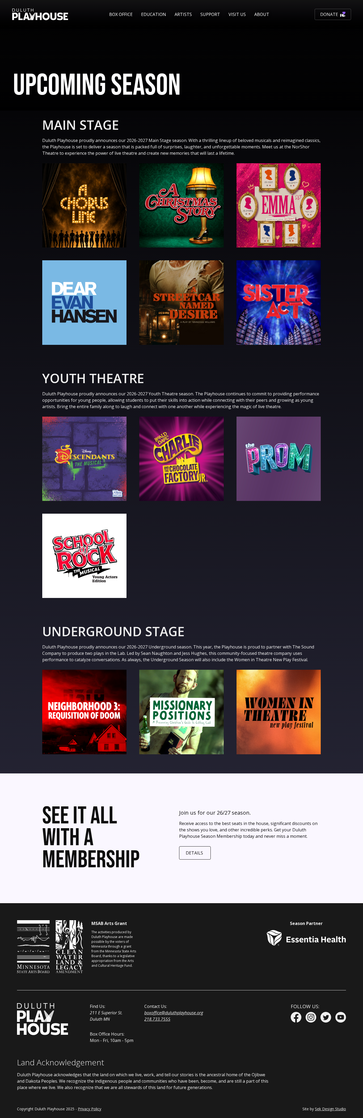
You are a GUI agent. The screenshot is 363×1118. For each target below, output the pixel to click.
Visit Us (237, 14)
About (261, 14)
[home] (40, 14)
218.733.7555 (157, 1019)
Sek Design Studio (330, 1108)
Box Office (121, 14)
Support (210, 14)
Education (153, 14)
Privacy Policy (89, 1108)
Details (194, 853)
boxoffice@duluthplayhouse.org (173, 1013)
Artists (183, 14)
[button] (121, 14)
